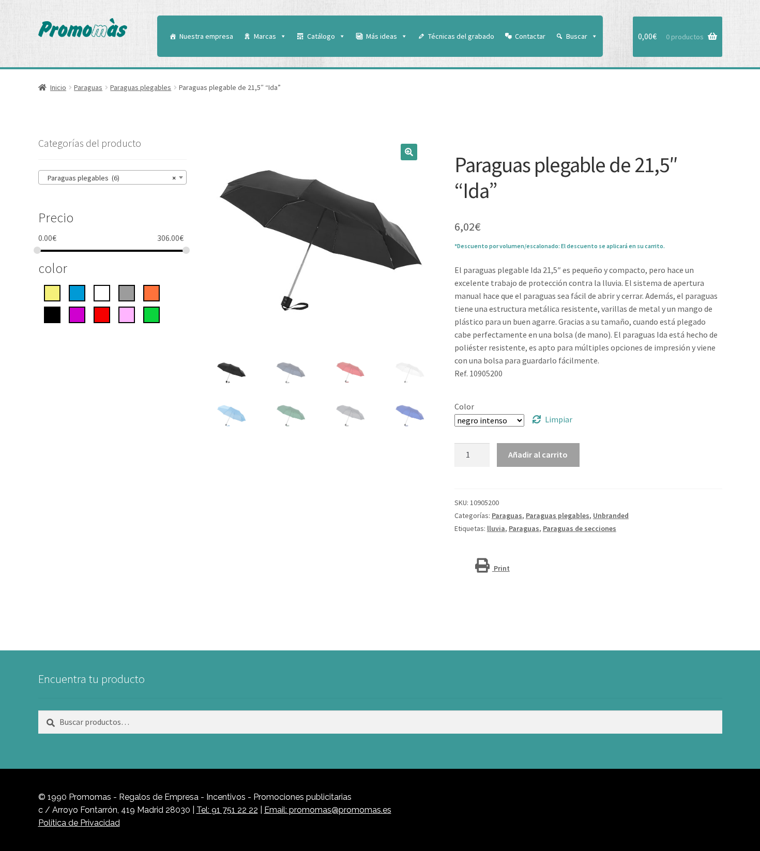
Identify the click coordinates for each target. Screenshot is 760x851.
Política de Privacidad (79, 823)
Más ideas (381, 36)
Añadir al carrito (538, 454)
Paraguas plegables (140, 87)
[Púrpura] (77, 314)
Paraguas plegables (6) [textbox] (109, 178)
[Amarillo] (52, 292)
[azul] (77, 292)
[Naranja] (151, 292)
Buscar (576, 36)
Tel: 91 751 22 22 (227, 810)
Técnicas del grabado (461, 36)
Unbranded (611, 515)
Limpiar (558, 419)
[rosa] (127, 314)
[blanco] (102, 292)
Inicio (58, 87)
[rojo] (102, 314)
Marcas (265, 36)
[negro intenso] (52, 314)
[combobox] (112, 177)
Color (464, 406)
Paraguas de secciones (579, 528)
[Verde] (151, 314)
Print (501, 568)
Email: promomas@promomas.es (327, 810)
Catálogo (321, 36)
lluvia (496, 528)
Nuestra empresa (206, 36)
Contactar (530, 36)
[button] (409, 152)
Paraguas (88, 87)
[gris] (127, 292)
